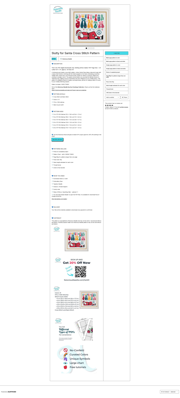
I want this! (117, 53)
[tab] (86, 48)
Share (125, 97)
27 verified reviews (123, 107)
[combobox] (112, 97)
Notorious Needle (67, 59)
